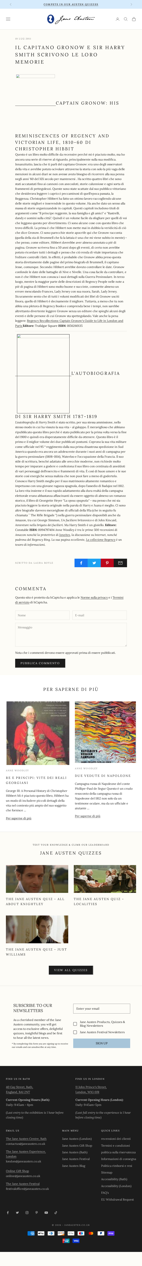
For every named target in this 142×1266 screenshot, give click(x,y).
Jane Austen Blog (73, 1166)
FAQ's (105, 1192)
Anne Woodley (17, 770)
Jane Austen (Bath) (74, 1152)
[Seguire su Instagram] (27, 1212)
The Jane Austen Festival (23, 1184)
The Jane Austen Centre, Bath (26, 1139)
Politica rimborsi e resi (116, 1166)
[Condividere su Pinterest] (107, 563)
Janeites (64, 535)
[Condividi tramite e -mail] (120, 563)
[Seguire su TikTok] (56, 1212)
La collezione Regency (100, 539)
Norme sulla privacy (94, 597)
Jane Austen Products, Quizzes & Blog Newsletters (102, 1023)
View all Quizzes (71, 970)
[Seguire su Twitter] (17, 1212)
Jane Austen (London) (77, 1139)
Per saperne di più (18, 818)
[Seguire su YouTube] (46, 1212)
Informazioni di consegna (118, 1159)
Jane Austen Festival (76, 1159)
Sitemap (106, 1172)
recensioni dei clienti (116, 1139)
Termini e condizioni (115, 1145)
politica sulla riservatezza (118, 1152)
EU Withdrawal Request (117, 1199)
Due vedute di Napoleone (103, 776)
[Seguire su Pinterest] (36, 1212)
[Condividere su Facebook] (81, 563)
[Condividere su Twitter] (94, 563)
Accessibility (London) (116, 1186)
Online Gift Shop (17, 1171)
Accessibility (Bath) (114, 1179)
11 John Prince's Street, (91, 1087)
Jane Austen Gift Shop (77, 1145)
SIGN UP (102, 1043)
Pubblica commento (40, 663)
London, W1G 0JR (87, 1092)
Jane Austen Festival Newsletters (102, 1032)
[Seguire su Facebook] (8, 1212)
